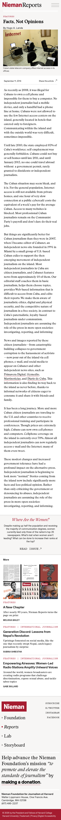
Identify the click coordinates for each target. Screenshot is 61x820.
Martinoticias (12, 379)
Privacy (34, 816)
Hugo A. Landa (15, 27)
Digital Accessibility (47, 816)
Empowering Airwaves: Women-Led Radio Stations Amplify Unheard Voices (30, 665)
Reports (11, 726)
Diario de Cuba (36, 379)
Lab (7, 735)
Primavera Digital (14, 374)
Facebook (53, 717)
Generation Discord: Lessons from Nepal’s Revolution (27, 634)
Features (8, 16)
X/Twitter (52, 708)
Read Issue (29, 549)
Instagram (52, 712)
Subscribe (52, 703)
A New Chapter (13, 607)
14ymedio (33, 374)
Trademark (24, 816)
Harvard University (10, 816)
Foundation (14, 717)
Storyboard (14, 745)
